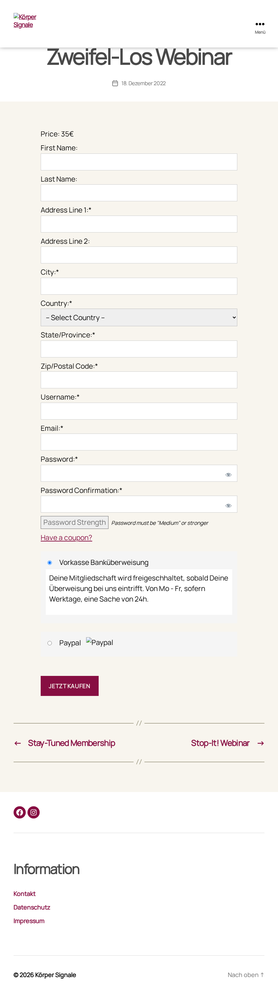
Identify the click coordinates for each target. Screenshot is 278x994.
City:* (50, 272)
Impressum (29, 921)
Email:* (52, 428)
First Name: (59, 147)
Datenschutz (32, 907)
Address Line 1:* (66, 210)
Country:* (56, 303)
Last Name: (59, 179)
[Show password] (227, 473)
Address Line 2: (65, 241)
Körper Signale (55, 975)
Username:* (60, 397)
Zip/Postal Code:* (69, 366)
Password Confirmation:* (81, 490)
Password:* (59, 459)
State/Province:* (68, 334)
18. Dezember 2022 (143, 83)
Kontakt (25, 893)
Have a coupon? (66, 537)
